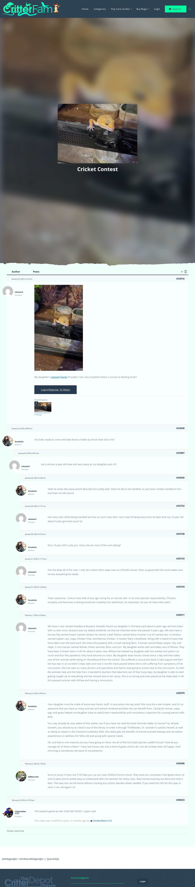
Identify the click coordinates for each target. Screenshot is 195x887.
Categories (100, 9)
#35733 (180, 558)
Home (85, 9)
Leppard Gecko (59, 377)
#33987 (180, 452)
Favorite (185, 271)
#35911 (180, 614)
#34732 (180, 505)
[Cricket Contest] (58, 369)
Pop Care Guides (120, 9)
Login (157, 9)
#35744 (180, 586)
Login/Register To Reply (55, 389)
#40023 (180, 799)
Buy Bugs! (141, 9)
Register (177, 9)
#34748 (180, 533)
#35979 (180, 693)
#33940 (180, 428)
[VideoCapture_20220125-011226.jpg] (42, 407)
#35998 (180, 763)
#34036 (180, 477)
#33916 (180, 278)
